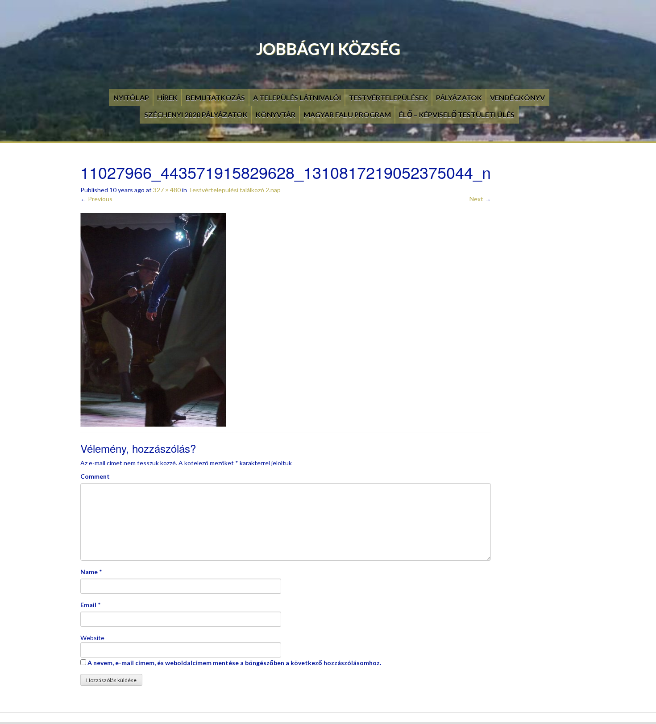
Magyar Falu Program (347, 114)
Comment (95, 476)
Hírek (167, 97)
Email (88, 604)
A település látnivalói (297, 97)
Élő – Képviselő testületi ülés (457, 114)
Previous (96, 199)
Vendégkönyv (517, 97)
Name (89, 571)
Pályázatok (459, 97)
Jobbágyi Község (328, 48)
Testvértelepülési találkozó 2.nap (234, 190)
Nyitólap (131, 97)
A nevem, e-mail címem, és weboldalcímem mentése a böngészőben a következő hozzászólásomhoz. (234, 662)
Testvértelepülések (388, 97)
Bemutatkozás (215, 97)
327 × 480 (167, 190)
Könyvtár (275, 114)
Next (480, 199)
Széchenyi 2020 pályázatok (196, 114)
